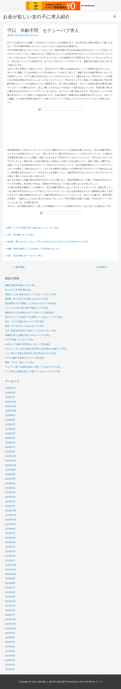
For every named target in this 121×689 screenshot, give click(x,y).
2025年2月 (10, 447)
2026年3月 (10, 388)
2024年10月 (10, 465)
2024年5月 (10, 488)
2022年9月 (10, 578)
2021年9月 (10, 633)
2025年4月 (10, 438)
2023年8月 (10, 529)
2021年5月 (10, 651)
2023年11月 (10, 515)
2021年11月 (10, 624)
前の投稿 (19, 267)
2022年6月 (10, 592)
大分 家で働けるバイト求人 (20, 234)
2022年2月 (10, 610)
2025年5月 (10, 433)
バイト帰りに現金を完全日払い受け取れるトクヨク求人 (31, 353)
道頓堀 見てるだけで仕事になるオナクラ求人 (26, 299)
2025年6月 (10, 429)
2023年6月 (10, 538)
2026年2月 (10, 392)
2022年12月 (10, 565)
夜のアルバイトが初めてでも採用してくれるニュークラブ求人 (34, 317)
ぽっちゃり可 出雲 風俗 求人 (18, 290)
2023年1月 (10, 560)
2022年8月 (10, 583)
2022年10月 (10, 574)
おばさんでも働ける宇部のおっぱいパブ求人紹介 (27, 344)
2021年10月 (10, 628)
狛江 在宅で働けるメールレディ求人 (24, 255)
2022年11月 (10, 569)
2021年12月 (10, 619)
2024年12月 (10, 456)
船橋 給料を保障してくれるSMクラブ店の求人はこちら (33, 248)
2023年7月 (10, 533)
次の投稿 (102, 267)
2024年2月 (10, 501)
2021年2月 (10, 665)
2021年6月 (10, 646)
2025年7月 (10, 424)
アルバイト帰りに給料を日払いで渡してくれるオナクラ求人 (33, 367)
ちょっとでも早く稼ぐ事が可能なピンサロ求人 (26, 308)
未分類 (10, 35)
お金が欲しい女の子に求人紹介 (36, 16)
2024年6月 (10, 483)
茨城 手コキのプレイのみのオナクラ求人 (24, 326)
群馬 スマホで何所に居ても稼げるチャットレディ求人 (33, 228)
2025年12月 (10, 402)
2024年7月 (10, 479)
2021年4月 (10, 656)
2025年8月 (10, 420)
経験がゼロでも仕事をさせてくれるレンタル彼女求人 (30, 312)
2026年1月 (10, 397)
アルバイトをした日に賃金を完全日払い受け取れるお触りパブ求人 (36, 349)
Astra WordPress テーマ (91, 681)
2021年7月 (10, 642)
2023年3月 (10, 551)
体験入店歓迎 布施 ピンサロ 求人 (20, 285)
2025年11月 (10, 406)
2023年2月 (10, 556)
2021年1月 (10, 669)
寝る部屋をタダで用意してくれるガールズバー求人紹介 (31, 303)
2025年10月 (10, 411)
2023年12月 (10, 510)
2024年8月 (10, 474)
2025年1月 (10, 451)
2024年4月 (10, 492)
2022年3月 (10, 606)
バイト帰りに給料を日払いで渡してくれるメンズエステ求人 (33, 371)
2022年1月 (10, 615)
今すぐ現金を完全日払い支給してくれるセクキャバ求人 (31, 330)
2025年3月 (10, 442)
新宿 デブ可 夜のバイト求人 (19, 362)
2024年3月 (10, 497)
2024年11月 (10, 460)
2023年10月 (10, 519)
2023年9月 (10, 524)
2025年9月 (10, 415)
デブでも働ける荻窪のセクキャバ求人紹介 (24, 358)
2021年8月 (10, 637)
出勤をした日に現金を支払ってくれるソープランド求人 (31, 294)
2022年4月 (10, 601)
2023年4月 (10, 547)
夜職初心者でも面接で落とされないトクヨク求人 (27, 335)
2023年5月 (10, 542)
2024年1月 (10, 506)
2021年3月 (10, 660)
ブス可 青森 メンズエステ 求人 (19, 339)
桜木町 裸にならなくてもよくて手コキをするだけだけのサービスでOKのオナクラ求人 (48, 241)
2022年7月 (10, 587)
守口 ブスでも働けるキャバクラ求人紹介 (24, 321)
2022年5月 (10, 596)
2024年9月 (10, 470)
